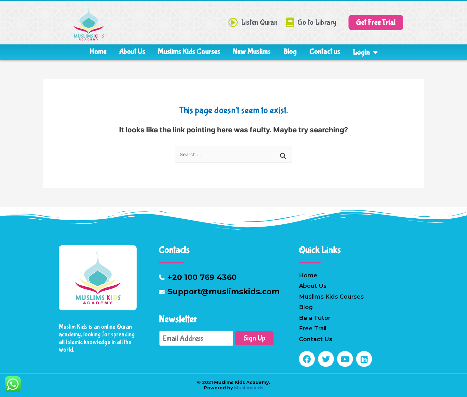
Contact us (324, 51)
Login (361, 52)
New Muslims (252, 51)
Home (98, 51)
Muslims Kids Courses (189, 51)
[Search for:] (233, 154)
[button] (376, 22)
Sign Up (254, 338)
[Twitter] (326, 359)
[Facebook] (307, 359)
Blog (290, 51)
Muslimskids (248, 388)
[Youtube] (345, 359)
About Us (132, 51)
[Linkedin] (364, 359)
